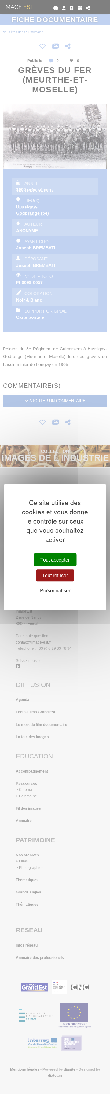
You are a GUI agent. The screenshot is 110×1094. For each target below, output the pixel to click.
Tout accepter (55, 559)
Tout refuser (55, 575)
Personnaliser (55, 590)
